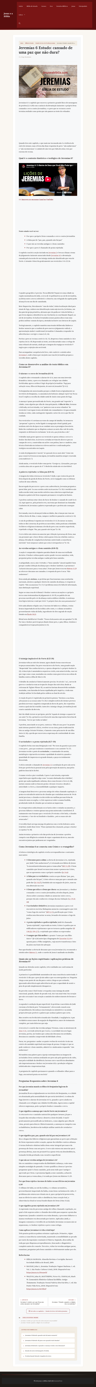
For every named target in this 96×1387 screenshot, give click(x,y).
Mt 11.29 (66, 866)
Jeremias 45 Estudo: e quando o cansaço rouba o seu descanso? (45, 1346)
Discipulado (83, 6)
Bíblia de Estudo (32, 6)
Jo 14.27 (38, 882)
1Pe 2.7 (35, 931)
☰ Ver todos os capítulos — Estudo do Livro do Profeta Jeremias (48, 1311)
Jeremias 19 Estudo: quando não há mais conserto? (41, 1335)
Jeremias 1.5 (47, 765)
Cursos (43, 6)
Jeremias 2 (53, 253)
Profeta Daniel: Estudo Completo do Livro (38, 1356)
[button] (19, 23)
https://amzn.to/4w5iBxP (36, 1289)
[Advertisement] (48, 128)
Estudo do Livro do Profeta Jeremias (45, 43)
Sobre (21, 15)
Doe (51, 6)
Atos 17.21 (22, 1031)
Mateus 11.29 (72, 568)
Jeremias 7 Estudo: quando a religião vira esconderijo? (35, 1322)
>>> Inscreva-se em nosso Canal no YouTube (36, 199)
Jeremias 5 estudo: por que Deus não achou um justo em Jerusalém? (39, 1320)
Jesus (73, 6)
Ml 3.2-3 (50, 912)
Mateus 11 (33, 952)
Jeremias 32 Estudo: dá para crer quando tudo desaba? (42, 1340)
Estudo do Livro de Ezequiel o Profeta (37, 1351)
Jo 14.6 (65, 872)
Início (21, 6)
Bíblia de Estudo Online (30, 1317)
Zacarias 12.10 (65, 938)
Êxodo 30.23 (31, 614)
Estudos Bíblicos (62, 6)
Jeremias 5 (23, 355)
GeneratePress (58, 1381)
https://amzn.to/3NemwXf (36, 1272)
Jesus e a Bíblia (8, 15)
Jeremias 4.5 (56, 255)
